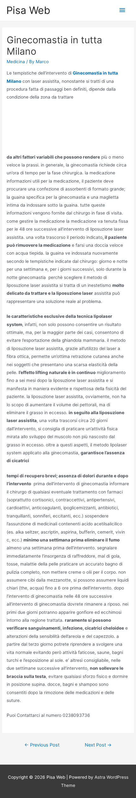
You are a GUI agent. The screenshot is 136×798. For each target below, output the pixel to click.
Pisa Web (28, 10)
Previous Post (41, 745)
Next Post (98, 745)
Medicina (16, 61)
